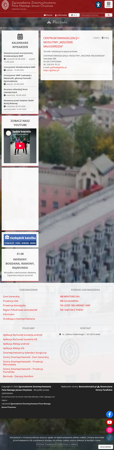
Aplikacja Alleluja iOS (13, 348)
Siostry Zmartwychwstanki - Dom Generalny (26, 357)
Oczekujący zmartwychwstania (19, 318)
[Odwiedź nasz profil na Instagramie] (109, 430)
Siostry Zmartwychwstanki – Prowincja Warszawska (23, 363)
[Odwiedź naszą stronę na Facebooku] (109, 414)
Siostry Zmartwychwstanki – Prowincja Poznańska (23, 370)
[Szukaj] (108, 15)
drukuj (106, 38)
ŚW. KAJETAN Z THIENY (71, 309)
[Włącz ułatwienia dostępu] (98, 4)
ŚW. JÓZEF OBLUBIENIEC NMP (75, 305)
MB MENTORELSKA (70, 296)
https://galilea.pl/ (51, 70)
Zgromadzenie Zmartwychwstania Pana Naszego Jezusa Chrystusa (34, 5)
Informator (9, 314)
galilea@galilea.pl (58, 67)
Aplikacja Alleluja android (16, 343)
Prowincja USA (10, 301)
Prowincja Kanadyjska (14, 305)
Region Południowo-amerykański (20, 309)
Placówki (60, 22)
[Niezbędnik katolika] (20, 239)
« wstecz (96, 38)
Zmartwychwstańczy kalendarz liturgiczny (25, 352)
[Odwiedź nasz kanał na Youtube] (109, 422)
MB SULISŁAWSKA (69, 301)
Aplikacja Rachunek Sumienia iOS (20, 339)
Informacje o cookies (67, 444)
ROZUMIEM (105, 447)
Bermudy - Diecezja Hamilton (18, 376)
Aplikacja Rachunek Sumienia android (22, 334)
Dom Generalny (11, 296)
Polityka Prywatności (46, 444)
